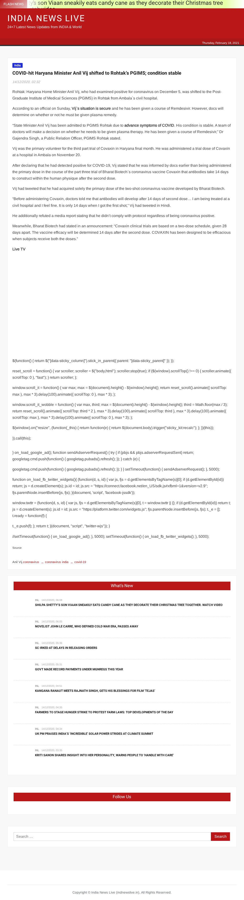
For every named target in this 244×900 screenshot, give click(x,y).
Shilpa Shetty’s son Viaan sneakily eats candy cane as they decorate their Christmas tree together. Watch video (129, 605)
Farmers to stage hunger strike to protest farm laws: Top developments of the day (104, 712)
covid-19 (80, 562)
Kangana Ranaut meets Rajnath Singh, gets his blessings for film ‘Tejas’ (95, 690)
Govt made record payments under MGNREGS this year (79, 669)
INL (37, 600)
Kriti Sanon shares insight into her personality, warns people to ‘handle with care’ (104, 755)
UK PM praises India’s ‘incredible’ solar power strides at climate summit (94, 733)
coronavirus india (56, 562)
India (17, 65)
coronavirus (31, 562)
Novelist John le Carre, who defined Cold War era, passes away (86, 626)
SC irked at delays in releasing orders (66, 648)
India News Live (46, 18)
